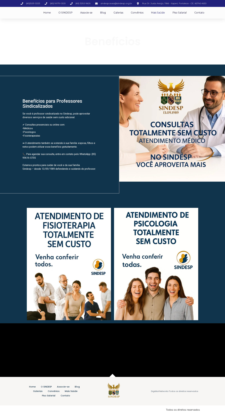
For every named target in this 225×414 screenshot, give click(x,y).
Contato (199, 12)
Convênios (137, 12)
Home (47, 12)
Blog (103, 12)
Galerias (118, 12)
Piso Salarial (179, 12)
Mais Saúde (158, 12)
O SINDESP (65, 12)
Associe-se (86, 12)
